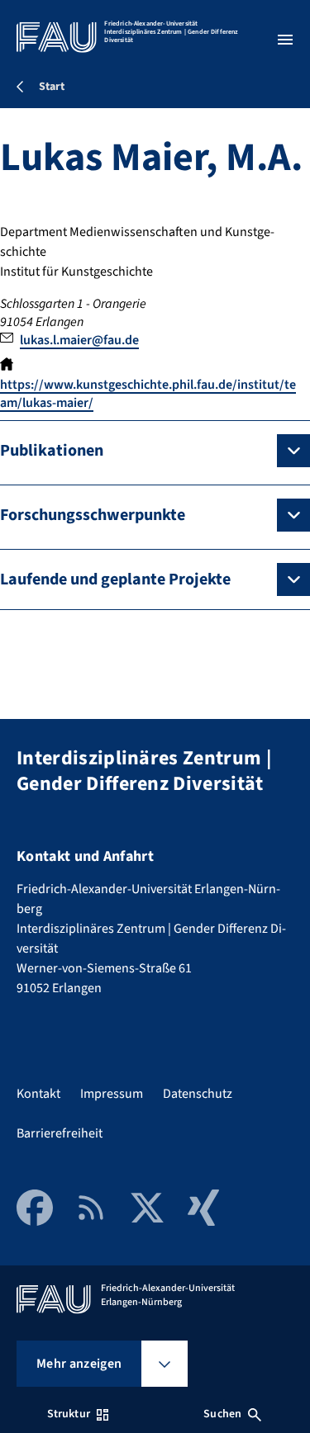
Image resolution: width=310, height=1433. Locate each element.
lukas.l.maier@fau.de (79, 340)
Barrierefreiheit (60, 1133)
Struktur (68, 1414)
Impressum (111, 1094)
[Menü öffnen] (285, 39)
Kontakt (38, 1094)
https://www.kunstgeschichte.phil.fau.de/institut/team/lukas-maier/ (148, 394)
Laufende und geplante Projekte (115, 579)
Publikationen (51, 450)
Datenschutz (197, 1094)
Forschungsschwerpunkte (92, 515)
